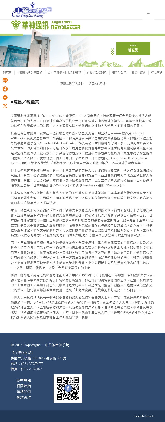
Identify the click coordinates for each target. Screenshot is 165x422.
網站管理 (24, 397)
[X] (5, 106)
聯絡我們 (24, 392)
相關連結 (24, 386)
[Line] (5, 80)
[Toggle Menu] (148, 15)
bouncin (149, 416)
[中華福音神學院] (32, 9)
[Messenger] (5, 97)
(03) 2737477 (32, 364)
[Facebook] (5, 89)
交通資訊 (24, 380)
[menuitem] (7, 72)
